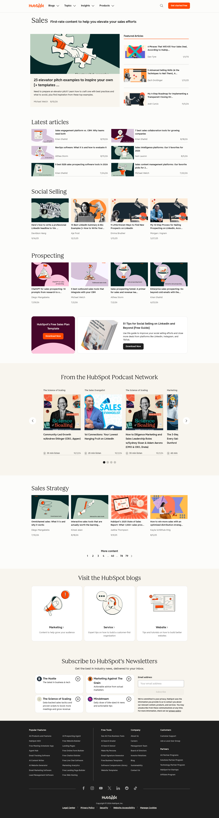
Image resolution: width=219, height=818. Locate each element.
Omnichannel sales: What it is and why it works (48, 523)
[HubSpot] (109, 797)
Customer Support (168, 736)
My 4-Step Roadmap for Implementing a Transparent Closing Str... (168, 95)
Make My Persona (108, 751)
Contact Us (135, 770)
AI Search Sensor (108, 746)
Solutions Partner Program (171, 760)
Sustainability (137, 765)
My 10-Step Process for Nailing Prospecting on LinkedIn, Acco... (166, 227)
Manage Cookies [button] (148, 808)
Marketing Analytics (71, 765)
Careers (134, 741)
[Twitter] (109, 789)
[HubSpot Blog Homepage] (36, 5)
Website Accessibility (124, 808)
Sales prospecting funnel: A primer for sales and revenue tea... (128, 291)
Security (104, 808)
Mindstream (101, 698)
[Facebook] (84, 789)
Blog (133, 760)
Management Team (139, 746)
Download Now (53, 336)
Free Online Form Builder (73, 751)
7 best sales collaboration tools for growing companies (157, 132)
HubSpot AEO (35, 741)
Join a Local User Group (170, 741)
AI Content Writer (36, 760)
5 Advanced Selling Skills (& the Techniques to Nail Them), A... (163, 72)
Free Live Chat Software (72, 760)
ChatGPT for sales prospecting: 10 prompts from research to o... (48, 291)
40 (112, 556)
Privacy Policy (87, 808)
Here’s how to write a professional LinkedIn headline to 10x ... (48, 227)
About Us (135, 736)
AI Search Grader (108, 741)
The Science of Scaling (57, 698)
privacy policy (175, 711)
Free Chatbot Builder (71, 756)
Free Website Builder (71, 741)
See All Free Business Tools (112, 736)
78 (121, 556)
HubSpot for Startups (169, 770)
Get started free (179, 5)
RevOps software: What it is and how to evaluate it (81, 147)
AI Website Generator (38, 765)
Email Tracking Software (39, 756)
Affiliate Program (167, 775)
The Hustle (49, 678)
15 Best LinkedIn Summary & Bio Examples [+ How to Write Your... (87, 227)
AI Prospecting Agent (71, 736)
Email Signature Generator (112, 756)
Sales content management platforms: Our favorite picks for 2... (161, 166)
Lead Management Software (41, 775)
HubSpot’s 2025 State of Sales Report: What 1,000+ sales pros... (127, 523)
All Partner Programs (169, 755)
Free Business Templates (111, 760)
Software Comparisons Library (114, 765)
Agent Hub (33, 751)
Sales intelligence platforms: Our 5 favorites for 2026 (159, 149)
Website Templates (109, 770)
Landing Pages (68, 746)
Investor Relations (138, 756)
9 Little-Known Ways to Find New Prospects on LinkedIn (127, 227)
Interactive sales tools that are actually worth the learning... (86, 523)
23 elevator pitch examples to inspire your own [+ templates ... (73, 82)
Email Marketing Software (40, 770)
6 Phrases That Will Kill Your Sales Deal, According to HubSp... (167, 48)
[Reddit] (127, 789)
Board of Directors (139, 751)
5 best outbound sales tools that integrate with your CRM (87, 291)
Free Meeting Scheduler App (41, 746)
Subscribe (161, 692)
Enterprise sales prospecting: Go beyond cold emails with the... (166, 291)
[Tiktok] (135, 789)
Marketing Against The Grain (108, 681)
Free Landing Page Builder (73, 770)
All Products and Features (40, 736)
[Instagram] (92, 789)
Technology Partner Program (172, 765)
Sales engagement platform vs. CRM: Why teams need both (79, 132)
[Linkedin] (118, 789)
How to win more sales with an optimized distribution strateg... (166, 523)
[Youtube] (101, 789)
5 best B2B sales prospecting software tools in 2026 (81, 164)
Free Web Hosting (70, 775)
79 (126, 556)
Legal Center (68, 808)
